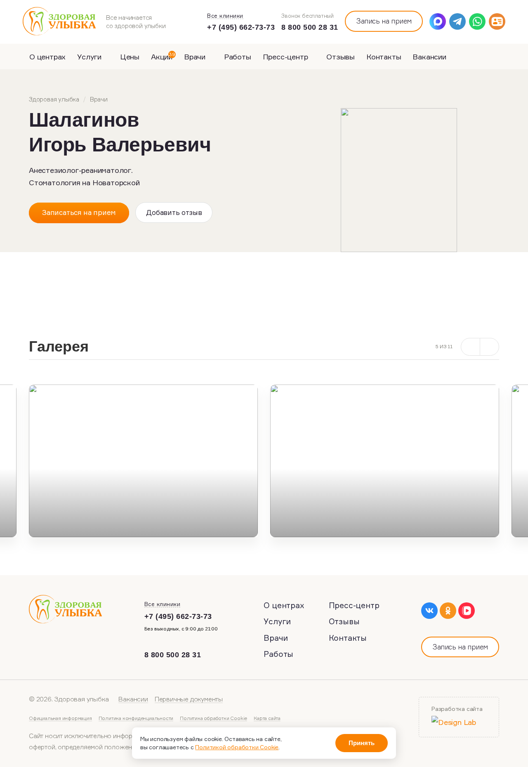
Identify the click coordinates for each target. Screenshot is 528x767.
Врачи (195, 56)
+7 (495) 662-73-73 (241, 27)
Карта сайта (267, 718)
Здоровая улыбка (54, 99)
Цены (129, 56)
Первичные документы (189, 699)
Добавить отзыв (174, 212)
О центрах (47, 56)
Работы (237, 56)
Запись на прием (384, 21)
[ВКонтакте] (429, 610)
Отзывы (340, 56)
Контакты (383, 56)
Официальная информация (60, 718)
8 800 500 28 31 (309, 27)
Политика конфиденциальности (136, 718)
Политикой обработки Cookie (236, 746)
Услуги (90, 56)
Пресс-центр (286, 56)
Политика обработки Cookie (213, 718)
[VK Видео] (466, 610)
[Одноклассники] (448, 610)
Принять (362, 742)
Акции (163, 56)
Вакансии (429, 56)
